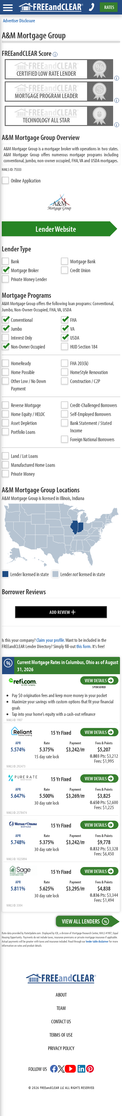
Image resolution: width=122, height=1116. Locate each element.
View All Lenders (84, 921)
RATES (109, 7)
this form (83, 646)
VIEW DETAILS (96, 680)
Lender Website (56, 229)
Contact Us (61, 1021)
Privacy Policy (61, 1048)
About (61, 994)
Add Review (62, 611)
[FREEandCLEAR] (61, 979)
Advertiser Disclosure (19, 20)
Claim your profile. (50, 640)
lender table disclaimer (97, 941)
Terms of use (61, 1034)
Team (61, 1008)
